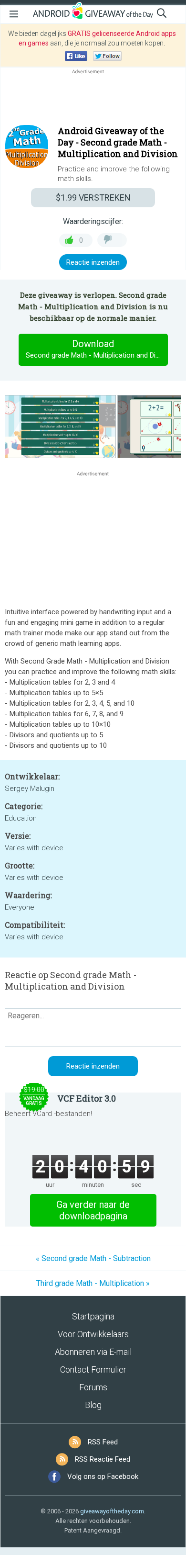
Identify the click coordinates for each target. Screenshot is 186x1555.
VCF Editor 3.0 (86, 1098)
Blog (93, 1405)
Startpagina (93, 1316)
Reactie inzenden (93, 262)
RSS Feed (103, 1442)
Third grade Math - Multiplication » (93, 1283)
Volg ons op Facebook (102, 1476)
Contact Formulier (93, 1369)
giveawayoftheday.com (112, 1511)
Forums (93, 1387)
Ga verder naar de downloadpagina (93, 1210)
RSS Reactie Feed (102, 1459)
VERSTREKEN (93, 197)
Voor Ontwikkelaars (93, 1334)
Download (96, 349)
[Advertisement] (93, 99)
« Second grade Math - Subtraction (93, 1258)
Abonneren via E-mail (93, 1352)
